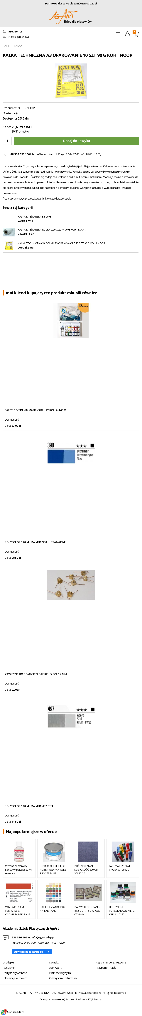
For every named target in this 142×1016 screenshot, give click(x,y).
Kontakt (54, 962)
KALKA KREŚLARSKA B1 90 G (34, 216)
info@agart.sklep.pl (19, 36)
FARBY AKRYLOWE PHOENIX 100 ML (120, 867)
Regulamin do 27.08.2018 (111, 962)
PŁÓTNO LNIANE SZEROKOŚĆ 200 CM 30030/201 (86, 869)
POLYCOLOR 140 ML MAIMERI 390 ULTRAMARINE (35, 542)
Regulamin (9, 967)
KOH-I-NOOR (26, 108)
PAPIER (7, 46)
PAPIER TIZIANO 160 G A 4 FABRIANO (53, 908)
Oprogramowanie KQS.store (57, 999)
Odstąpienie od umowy (63, 978)
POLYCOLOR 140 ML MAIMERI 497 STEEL (30, 806)
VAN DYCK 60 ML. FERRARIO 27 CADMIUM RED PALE (17, 910)
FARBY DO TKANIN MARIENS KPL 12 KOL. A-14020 (36, 410)
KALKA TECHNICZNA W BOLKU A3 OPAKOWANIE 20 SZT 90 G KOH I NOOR (61, 243)
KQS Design (95, 999)
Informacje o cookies (15, 978)
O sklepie (8, 962)
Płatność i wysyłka (60, 973)
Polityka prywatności (15, 973)
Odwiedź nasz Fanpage (28, 951)
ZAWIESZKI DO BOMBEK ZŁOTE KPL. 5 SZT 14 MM (36, 674)
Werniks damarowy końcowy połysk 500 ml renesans (18, 869)
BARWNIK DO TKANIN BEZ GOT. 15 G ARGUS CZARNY (87, 910)
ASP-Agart (55, 967)
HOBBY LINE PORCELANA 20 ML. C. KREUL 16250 (122, 910)
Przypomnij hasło (106, 967)
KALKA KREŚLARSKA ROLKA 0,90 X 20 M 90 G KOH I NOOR (51, 229)
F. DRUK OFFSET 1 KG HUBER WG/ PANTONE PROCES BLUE (53, 869)
